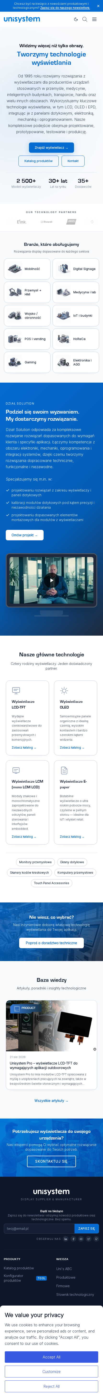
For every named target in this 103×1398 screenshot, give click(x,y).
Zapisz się (86, 1228)
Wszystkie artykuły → (51, 1101)
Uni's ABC (64, 1269)
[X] (89, 1239)
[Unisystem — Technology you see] (51, 580)
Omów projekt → (24, 535)
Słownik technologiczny (75, 1294)
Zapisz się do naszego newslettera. (65, 8)
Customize (51, 1371)
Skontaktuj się (51, 1161)
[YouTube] (81, 1239)
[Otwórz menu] (94, 19)
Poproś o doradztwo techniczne (51, 943)
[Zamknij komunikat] (98, 6)
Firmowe (63, 1286)
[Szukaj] (84, 19)
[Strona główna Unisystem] (22, 19)
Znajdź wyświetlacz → (51, 147)
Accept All (51, 1357)
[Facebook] (73, 1239)
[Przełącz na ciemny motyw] (76, 19)
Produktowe (65, 1277)
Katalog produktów (38, 161)
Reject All (51, 1386)
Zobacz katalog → (24, 747)
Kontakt (73, 161)
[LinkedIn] (66, 1239)
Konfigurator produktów (13, 1278)
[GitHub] (96, 1239)
